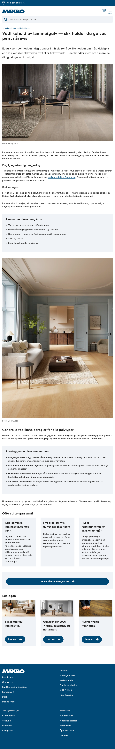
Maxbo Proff (8, 701)
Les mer (12, 639)
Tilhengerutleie (67, 675)
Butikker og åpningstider (14, 687)
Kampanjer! (8, 692)
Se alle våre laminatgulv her (55, 581)
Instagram (7, 730)
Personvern (65, 725)
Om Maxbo (7, 682)
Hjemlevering (66, 695)
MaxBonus (7, 677)
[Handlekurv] (104, 10)
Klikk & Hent (66, 690)
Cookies (64, 735)
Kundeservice (66, 715)
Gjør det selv (8, 715)
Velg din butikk (14, 2)
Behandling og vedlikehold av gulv (18, 28)
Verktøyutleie (66, 680)
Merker (5, 696)
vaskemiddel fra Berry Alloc (61, 177)
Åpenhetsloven (67, 730)
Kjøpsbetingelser (68, 720)
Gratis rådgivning (68, 685)
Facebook (7, 725)
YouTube (6, 720)
